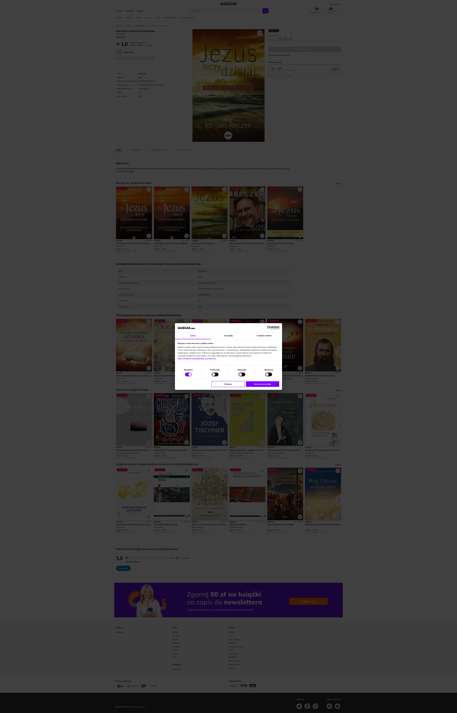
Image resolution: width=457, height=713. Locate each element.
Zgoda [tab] (193, 336)
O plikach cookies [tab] (264, 336)
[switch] (215, 374)
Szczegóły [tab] (228, 336)
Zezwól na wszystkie (262, 384)
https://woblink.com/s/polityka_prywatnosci (197, 359)
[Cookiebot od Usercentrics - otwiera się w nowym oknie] (269, 327)
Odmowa (228, 384)
